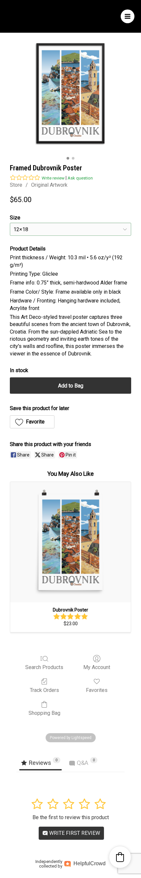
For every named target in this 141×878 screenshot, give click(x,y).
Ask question (80, 178)
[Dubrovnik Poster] (70, 542)
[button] (32, 421)
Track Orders (44, 690)
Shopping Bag (44, 713)
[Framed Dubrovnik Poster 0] (70, 93)
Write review (53, 178)
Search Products (44, 667)
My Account (96, 667)
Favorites (97, 690)
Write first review (74, 833)
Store (16, 185)
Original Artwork (49, 185)
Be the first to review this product (70, 817)
